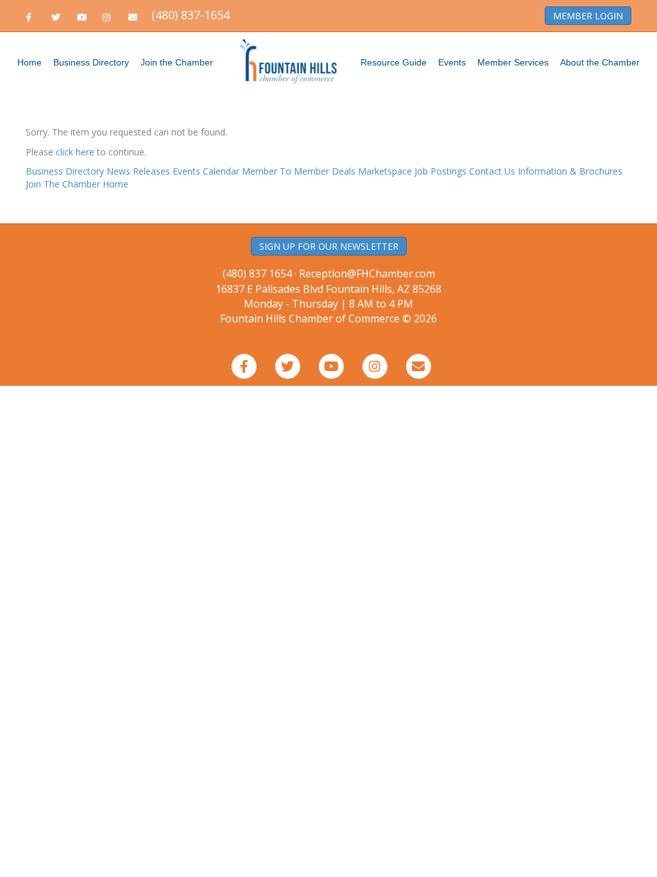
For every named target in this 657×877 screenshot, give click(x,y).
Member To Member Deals (298, 171)
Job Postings (440, 171)
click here (75, 152)
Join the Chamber (177, 62)
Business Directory (91, 62)
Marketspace (385, 171)
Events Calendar (206, 171)
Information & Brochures (570, 171)
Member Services (513, 62)
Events (452, 62)
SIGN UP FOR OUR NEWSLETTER (328, 246)
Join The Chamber (63, 184)
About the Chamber (600, 62)
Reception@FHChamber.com (367, 273)
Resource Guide (394, 62)
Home (29, 62)
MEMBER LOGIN (588, 16)
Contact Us (492, 171)
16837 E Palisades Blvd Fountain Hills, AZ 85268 (328, 296)
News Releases (138, 171)
